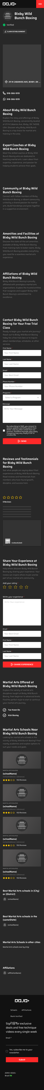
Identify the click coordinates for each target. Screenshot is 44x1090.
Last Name (7, 359)
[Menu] (40, 4)
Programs (6, 393)
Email (5, 370)
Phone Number (8, 381)
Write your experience (13, 597)
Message (6, 404)
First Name (7, 348)
